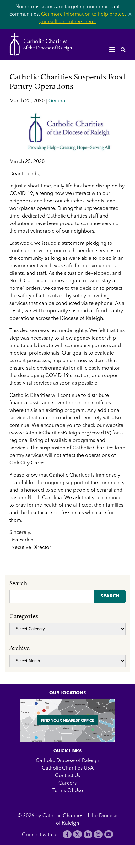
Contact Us (67, 775)
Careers (67, 783)
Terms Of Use (67, 790)
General (57, 101)
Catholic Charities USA (68, 768)
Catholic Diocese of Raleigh (67, 760)
